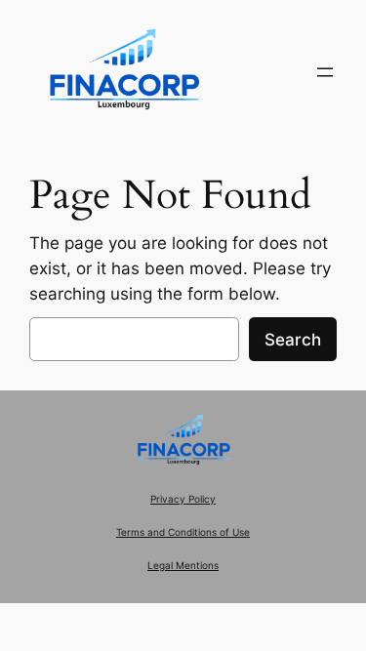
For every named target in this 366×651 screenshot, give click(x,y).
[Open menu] (325, 72)
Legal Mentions (183, 565)
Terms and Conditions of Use (183, 532)
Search (292, 339)
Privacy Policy (183, 499)
